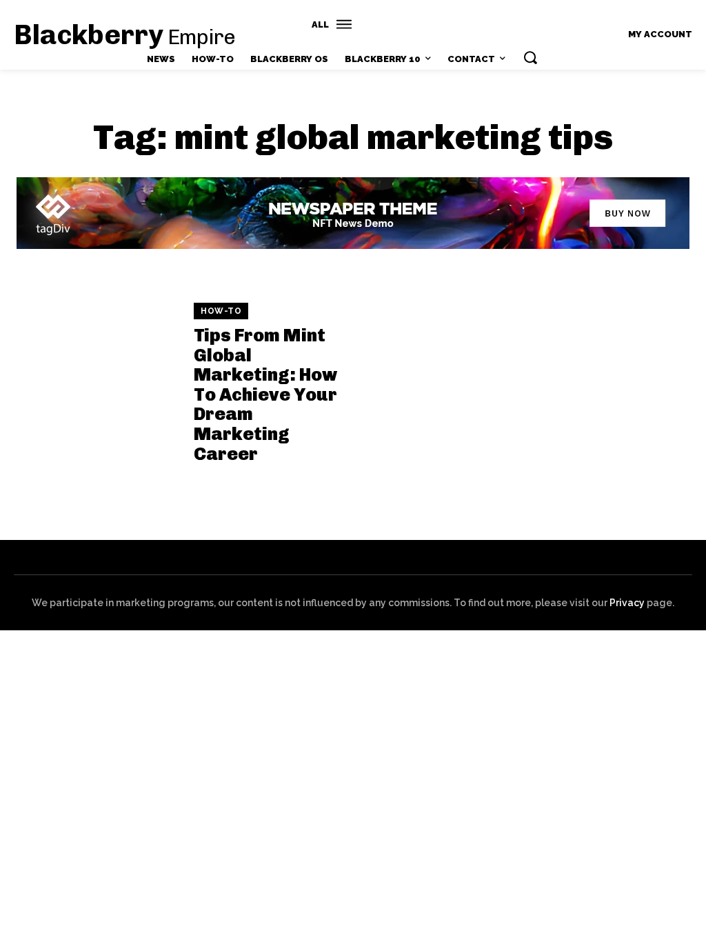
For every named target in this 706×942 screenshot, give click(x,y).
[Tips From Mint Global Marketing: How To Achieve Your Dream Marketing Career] (97, 384)
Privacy (627, 602)
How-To (221, 311)
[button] (530, 57)
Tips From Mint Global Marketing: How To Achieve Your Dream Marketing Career (265, 395)
